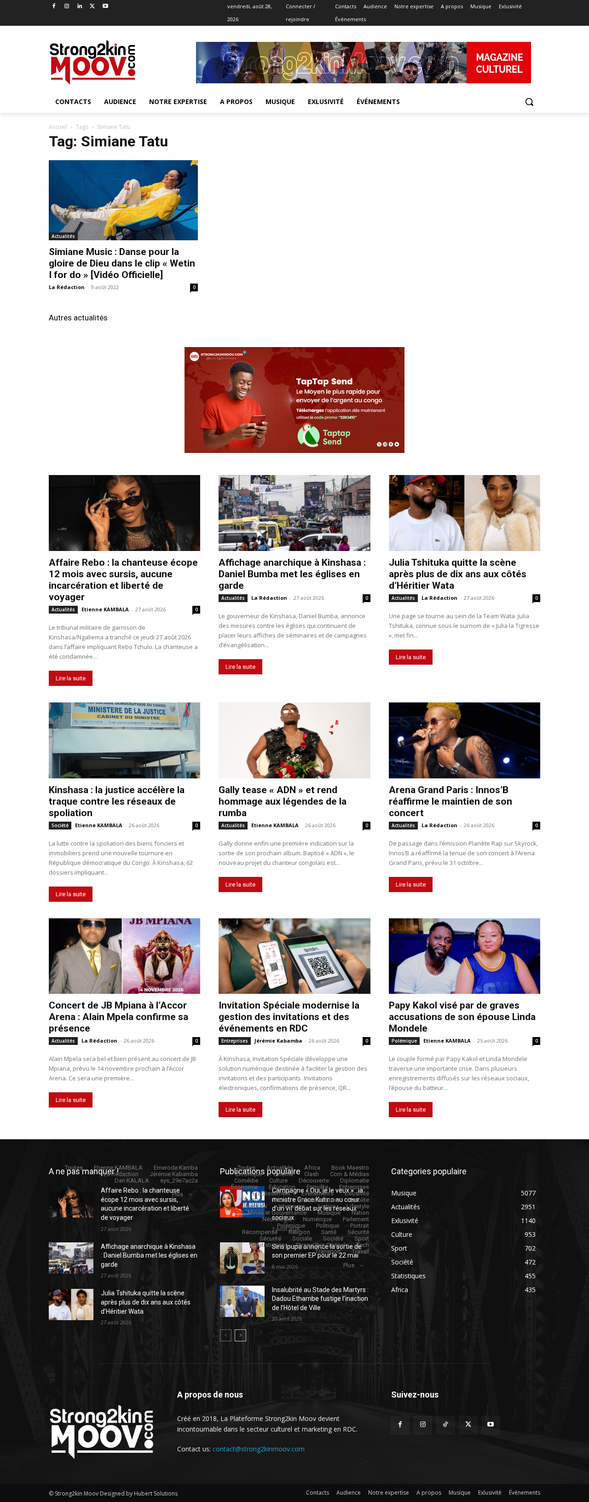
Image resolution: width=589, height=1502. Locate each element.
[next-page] (240, 1335)
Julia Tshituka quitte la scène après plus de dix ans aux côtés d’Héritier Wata (457, 574)
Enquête (317, 1186)
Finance (251, 1199)
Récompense (259, 1232)
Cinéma (283, 1174)
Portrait (359, 1225)
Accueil (58, 127)
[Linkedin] (80, 6)
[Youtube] (105, 6)
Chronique (248, 1174)
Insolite (359, 1199)
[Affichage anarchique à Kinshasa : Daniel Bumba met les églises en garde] (294, 513)
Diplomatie (354, 1180)
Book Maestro (350, 1167)
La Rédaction (67, 287)
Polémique (404, 1041)
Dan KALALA (132, 1180)
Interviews (291, 1206)
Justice (325, 1206)
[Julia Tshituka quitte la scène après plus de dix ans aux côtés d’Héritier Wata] (464, 513)
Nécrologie (277, 1219)
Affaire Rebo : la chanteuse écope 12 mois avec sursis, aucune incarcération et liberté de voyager (123, 580)
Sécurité (358, 1232)
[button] (529, 102)
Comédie (246, 1180)
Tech (363, 1244)
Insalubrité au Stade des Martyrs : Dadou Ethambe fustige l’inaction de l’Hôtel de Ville (320, 1298)
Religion (299, 1232)
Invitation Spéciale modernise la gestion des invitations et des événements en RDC (289, 1017)
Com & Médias (349, 1174)
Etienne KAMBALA (105, 609)
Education (282, 1186)
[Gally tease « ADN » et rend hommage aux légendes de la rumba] (294, 740)
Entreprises (234, 1041)
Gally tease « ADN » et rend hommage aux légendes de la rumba (282, 801)
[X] (92, 6)
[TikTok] (445, 1425)
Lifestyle (357, 1206)
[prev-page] (225, 1335)
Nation (360, 1212)
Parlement (356, 1219)
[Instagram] (67, 6)
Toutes (74, 1167)
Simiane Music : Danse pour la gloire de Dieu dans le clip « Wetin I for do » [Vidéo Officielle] (122, 263)
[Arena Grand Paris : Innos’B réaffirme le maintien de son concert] (464, 740)
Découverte (314, 1180)
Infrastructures (319, 1199)
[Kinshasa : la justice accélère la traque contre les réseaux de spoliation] (124, 740)
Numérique (317, 1219)
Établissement (271, 1193)
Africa (312, 1167)
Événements (317, 1193)
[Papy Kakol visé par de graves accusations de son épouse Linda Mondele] (464, 956)
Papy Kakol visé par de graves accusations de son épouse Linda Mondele (462, 1017)
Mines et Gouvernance (277, 1212)
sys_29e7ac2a (179, 1180)
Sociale (302, 1238)
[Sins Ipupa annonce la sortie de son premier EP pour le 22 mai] (242, 1258)
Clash (311, 1174)
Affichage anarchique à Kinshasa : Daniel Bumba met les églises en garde (292, 574)
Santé (328, 1232)
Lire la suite (71, 678)
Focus (280, 1199)
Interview (255, 1206)
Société (60, 825)
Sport (361, 1238)
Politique (327, 1225)
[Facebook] (54, 6)
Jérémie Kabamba (278, 1040)
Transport (328, 1251)
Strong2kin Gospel (321, 1244)
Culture (278, 1180)
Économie (244, 1186)
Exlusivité (357, 1193)
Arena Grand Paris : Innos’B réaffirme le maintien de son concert (450, 801)
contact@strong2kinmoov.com (259, 1448)
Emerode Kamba (176, 1167)
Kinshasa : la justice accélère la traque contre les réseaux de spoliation (117, 801)
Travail (360, 1251)
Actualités (63, 236)
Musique (329, 1212)
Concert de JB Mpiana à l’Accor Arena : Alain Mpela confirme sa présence (118, 1017)
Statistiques (269, 1244)
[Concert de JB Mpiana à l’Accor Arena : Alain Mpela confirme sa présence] (124, 956)
